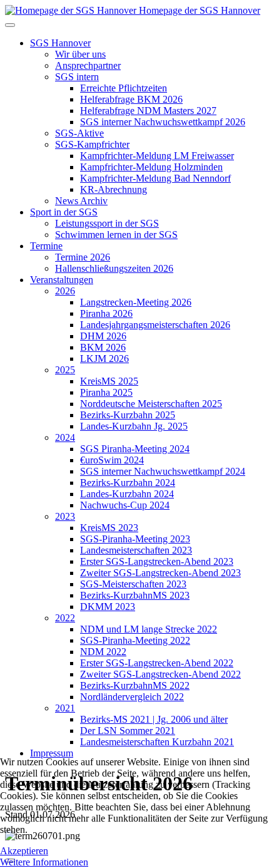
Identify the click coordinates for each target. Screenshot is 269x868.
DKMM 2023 (107, 606)
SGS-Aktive (79, 133)
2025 (65, 369)
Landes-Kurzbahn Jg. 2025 (134, 426)
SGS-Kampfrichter (92, 144)
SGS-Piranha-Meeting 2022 (135, 640)
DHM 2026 (103, 336)
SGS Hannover (60, 43)
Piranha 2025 (106, 392)
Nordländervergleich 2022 (132, 696)
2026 (65, 291)
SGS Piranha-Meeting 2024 (135, 448)
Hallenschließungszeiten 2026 (114, 268)
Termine (46, 245)
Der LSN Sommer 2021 (127, 730)
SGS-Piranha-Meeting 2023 (135, 539)
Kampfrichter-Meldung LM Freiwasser (157, 155)
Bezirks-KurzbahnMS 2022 (135, 685)
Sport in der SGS (64, 212)
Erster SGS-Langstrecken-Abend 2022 (156, 663)
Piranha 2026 (106, 313)
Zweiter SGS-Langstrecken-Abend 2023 (160, 572)
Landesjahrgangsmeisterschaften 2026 (155, 324)
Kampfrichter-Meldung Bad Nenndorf (155, 178)
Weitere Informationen (44, 862)
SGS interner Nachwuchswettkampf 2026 (162, 121)
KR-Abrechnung (113, 189)
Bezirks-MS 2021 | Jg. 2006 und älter (154, 719)
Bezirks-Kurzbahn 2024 (127, 482)
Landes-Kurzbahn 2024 (127, 493)
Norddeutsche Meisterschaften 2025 (151, 403)
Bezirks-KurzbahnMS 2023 (135, 595)
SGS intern (77, 76)
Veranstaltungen (61, 279)
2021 (65, 708)
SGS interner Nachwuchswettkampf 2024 (162, 471)
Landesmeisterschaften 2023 (136, 550)
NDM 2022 (103, 651)
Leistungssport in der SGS (107, 223)
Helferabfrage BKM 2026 (131, 99)
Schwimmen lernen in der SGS (116, 234)
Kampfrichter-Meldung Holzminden (151, 167)
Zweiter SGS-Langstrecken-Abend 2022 (160, 674)
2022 (65, 617)
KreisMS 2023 (109, 527)
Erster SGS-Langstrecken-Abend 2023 (156, 561)
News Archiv (81, 200)
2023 (65, 516)
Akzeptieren (24, 850)
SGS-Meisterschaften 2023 (133, 584)
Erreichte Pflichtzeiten (123, 88)
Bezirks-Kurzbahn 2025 (127, 415)
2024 (65, 437)
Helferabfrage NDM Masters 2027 (148, 110)
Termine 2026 (82, 257)
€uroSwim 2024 (112, 460)
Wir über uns (80, 54)
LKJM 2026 (104, 358)
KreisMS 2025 (109, 381)
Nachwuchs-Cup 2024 (125, 505)
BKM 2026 (103, 347)
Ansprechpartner (88, 65)
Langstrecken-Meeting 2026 (135, 302)
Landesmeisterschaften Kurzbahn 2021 (157, 741)
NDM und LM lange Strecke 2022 (148, 629)
